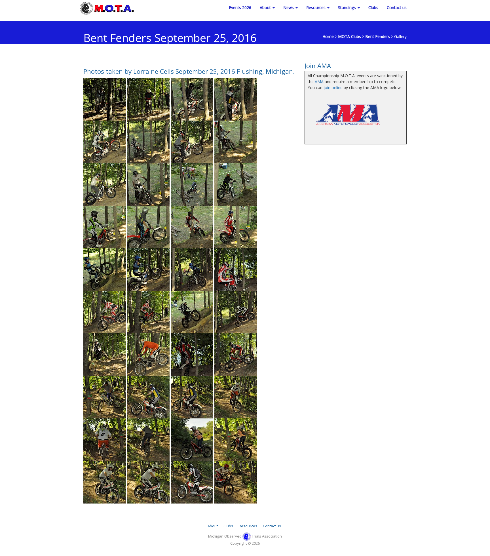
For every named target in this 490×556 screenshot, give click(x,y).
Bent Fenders (377, 36)
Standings (347, 7)
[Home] (107, 8)
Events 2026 (240, 7)
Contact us (397, 7)
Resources (316, 7)
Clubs (373, 7)
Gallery (400, 36)
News (289, 7)
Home (328, 36)
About (266, 7)
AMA (319, 81)
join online (333, 87)
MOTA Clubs (349, 36)
